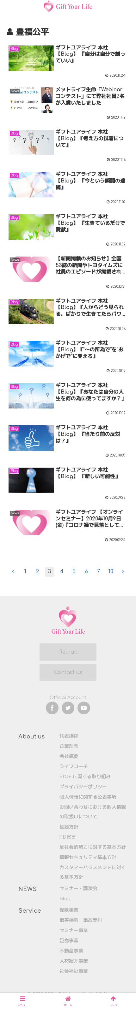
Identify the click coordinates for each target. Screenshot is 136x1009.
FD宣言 (67, 837)
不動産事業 (71, 951)
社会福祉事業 (73, 971)
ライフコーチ (73, 766)
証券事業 (68, 941)
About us (31, 736)
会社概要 (68, 756)
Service (29, 911)
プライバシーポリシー (83, 787)
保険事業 (68, 910)
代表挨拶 (68, 736)
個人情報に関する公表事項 (87, 797)
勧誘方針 (68, 827)
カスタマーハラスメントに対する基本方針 (92, 872)
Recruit (68, 652)
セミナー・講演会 (78, 888)
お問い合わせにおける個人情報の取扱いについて (92, 812)
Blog (65, 899)
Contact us (68, 672)
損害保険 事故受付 (80, 920)
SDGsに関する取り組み (85, 776)
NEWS (27, 889)
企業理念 (68, 746)
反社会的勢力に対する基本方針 (92, 847)
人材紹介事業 (73, 961)
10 (110, 571)
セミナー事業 (73, 930)
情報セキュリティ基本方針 (87, 857)
